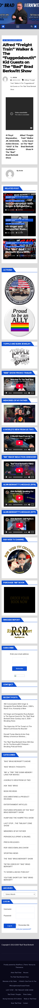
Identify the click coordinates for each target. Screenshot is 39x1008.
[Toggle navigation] (18, 26)
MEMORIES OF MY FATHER (15, 831)
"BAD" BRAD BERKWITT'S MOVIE (17, 761)
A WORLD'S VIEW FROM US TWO (17, 780)
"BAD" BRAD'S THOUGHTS (14, 767)
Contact (25, 1003)
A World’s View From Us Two (27, 981)
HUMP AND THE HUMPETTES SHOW (19, 818)
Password (7, 916)
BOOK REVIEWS (10, 791)
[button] (31, 26)
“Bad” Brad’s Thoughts (14, 994)
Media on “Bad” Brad (30, 999)
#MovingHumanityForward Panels (19, 985)
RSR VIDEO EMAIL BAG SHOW (16, 848)
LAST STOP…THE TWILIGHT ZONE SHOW (19, 990)
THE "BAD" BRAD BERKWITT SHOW (12, 40)
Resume (25, 972)
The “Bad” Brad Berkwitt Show (19, 977)
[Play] (6, 393)
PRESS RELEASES (11, 842)
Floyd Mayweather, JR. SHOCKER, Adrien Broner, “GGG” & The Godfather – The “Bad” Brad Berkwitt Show (12, 146)
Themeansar (19, 967)
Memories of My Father (10, 981)
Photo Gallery (27, 994)
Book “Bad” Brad (16, 1003)
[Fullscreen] (33, 393)
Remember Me (23, 925)
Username (7, 909)
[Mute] (29, 393)
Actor (15, 77)
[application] (19, 386)
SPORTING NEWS (11, 853)
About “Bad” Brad (16, 972)
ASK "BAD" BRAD (11, 786)
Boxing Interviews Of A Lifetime (12, 999)
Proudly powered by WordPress (13, 964)
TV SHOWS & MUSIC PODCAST (16, 872)
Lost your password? (23, 929)
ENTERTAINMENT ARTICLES (15, 804)
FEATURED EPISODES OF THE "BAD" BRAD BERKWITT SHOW (17, 197)
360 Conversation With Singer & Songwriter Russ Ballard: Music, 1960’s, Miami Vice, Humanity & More (19, 706)
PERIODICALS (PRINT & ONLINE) (17, 837)
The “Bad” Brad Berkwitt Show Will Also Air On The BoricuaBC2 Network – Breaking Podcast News (19, 744)
